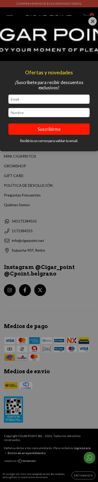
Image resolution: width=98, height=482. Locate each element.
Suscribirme (49, 129)
